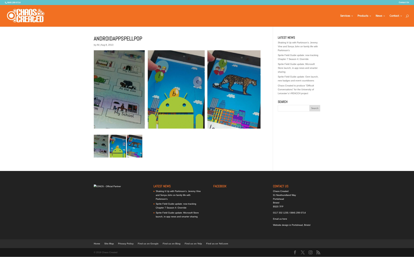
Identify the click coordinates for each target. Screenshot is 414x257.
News (379, 16)
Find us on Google (148, 243)
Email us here (280, 219)
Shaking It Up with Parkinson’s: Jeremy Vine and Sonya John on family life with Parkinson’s (298, 46)
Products (363, 16)
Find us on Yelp (193, 243)
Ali (98, 45)
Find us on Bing (171, 243)
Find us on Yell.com (217, 243)
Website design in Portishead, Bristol (291, 225)
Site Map (109, 243)
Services (345, 16)
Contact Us (404, 2)
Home (97, 243)
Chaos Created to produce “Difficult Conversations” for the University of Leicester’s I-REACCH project (296, 89)
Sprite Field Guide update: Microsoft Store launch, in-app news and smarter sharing (298, 68)
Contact (394, 16)
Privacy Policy (126, 243)
